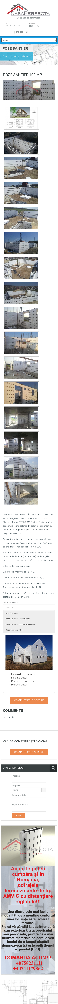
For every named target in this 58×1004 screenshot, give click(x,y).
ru (37, 25)
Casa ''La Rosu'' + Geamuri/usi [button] (17, 619)
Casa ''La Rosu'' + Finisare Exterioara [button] (20, 624)
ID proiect (16, 776)
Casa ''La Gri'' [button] (11, 608)
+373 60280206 (12, 26)
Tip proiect (17, 785)
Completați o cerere (29, 700)
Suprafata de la (19, 795)
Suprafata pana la (20, 805)
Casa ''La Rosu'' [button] (11, 613)
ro (31, 25)
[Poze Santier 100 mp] (29, 89)
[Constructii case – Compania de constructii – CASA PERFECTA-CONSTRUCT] (28, 9)
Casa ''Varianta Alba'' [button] (14, 630)
